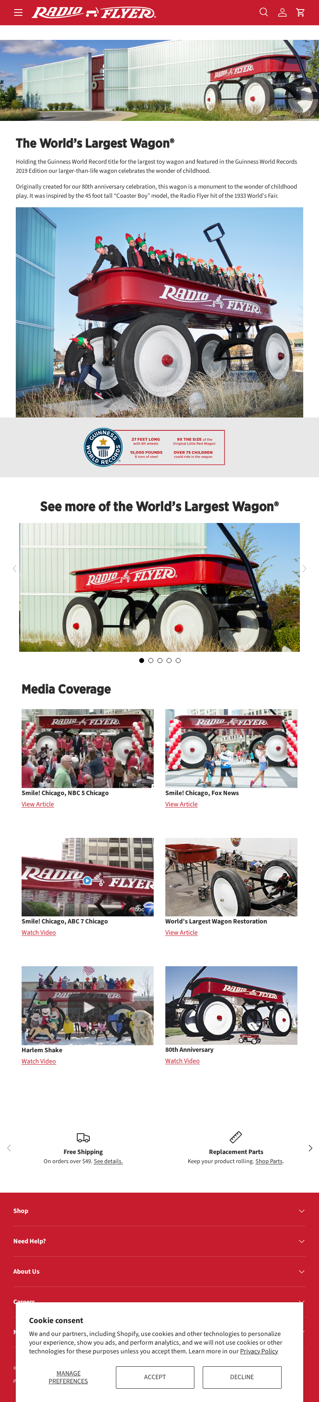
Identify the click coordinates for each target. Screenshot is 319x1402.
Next (305, 568)
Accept (155, 1377)
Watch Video (39, 932)
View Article (38, 804)
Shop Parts (268, 1161)
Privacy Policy (259, 1351)
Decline (242, 1377)
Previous (13, 568)
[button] (301, 12)
